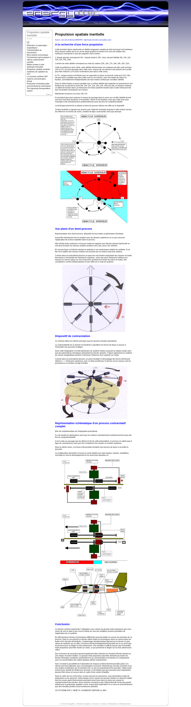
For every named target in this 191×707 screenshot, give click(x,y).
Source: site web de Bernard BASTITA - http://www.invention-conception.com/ (83, 40)
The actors (100, 23)
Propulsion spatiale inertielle (38, 69)
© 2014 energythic (67, 704)
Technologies (78, 23)
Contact (103, 704)
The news (35, 23)
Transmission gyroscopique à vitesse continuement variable (39, 59)
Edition (48, 94)
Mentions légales (84, 704)
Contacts (142, 23)
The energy (55, 23)
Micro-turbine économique (37, 55)
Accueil (29, 38)
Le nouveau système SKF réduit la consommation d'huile (37, 78)
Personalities (122, 23)
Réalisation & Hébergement (119, 704)
